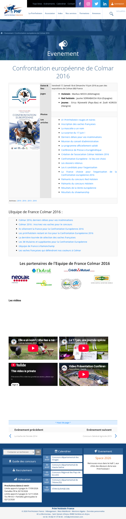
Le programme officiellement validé (79, 145)
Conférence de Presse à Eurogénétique (81, 150)
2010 (35, 201)
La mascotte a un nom (72, 128)
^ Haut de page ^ (63, 422)
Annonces (96, 13)
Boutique (32, 25)
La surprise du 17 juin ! (73, 132)
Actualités (120, 11)
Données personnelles (95, 511)
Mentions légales (78, 511)
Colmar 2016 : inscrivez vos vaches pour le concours (45, 224)
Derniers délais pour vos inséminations (81, 137)
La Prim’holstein (35, 13)
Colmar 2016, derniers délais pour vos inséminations (46, 220)
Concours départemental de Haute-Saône (65, 466)
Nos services (71, 13)
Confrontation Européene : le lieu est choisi (83, 158)
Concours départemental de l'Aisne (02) (65, 481)
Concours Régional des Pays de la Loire (66, 473)
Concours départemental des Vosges (65, 458)
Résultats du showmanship (75, 192)
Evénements (49, 3)
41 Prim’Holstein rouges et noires (78, 119)
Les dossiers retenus (72, 163)
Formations (84, 13)
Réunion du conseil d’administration (80, 141)
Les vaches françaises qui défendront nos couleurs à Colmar (50, 250)
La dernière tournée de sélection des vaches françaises (47, 237)
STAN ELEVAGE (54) (60, 489)
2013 (29, 201)
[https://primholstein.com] (1, 33)
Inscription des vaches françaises (78, 124)
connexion (119, 3)
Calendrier (61, 3)
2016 (24, 201)
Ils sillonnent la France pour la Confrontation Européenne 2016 (51, 228)
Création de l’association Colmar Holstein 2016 (85, 154)
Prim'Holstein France (63, 508)
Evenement (9, 33)
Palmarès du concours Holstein (77, 183)
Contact (71, 3)
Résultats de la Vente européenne (78, 187)
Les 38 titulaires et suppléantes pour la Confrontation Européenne (53, 241)
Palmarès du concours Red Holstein (79, 179)
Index (60, 13)
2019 (19, 201)
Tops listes (37, 3)
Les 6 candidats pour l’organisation (79, 167)
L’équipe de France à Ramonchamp (37, 246)
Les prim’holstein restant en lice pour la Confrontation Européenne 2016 (56, 233)
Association (50, 13)
